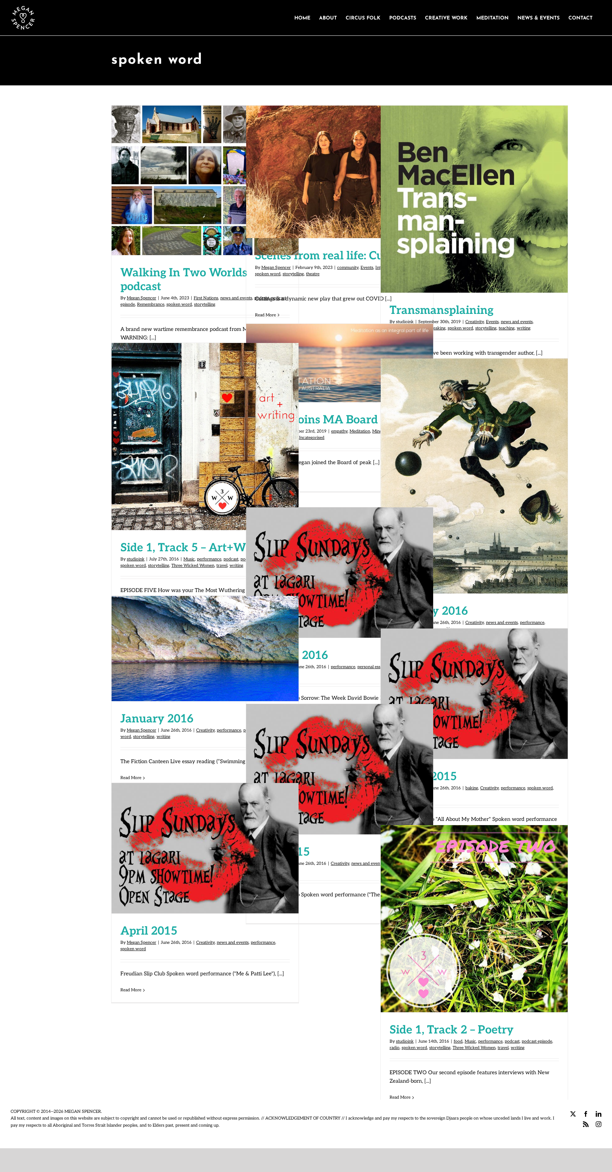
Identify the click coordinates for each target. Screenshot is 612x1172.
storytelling (204, 304)
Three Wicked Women (192, 565)
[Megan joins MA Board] (339, 363)
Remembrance (150, 304)
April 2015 (205, 840)
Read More (265, 315)
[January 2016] (339, 572)
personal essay (371, 667)
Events (367, 267)
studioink (135, 559)
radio (395, 1047)
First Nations (206, 298)
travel (221, 565)
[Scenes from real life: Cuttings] (339, 172)
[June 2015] (339, 769)
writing (524, 328)
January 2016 (339, 565)
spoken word (179, 304)
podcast (230, 559)
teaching (507, 328)
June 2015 (339, 761)
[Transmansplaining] (474, 199)
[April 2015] (205, 848)
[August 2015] (474, 694)
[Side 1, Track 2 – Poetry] (474, 918)
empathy (339, 431)
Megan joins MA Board (339, 355)
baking (471, 788)
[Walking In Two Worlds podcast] (205, 180)
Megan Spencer (141, 298)
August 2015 (474, 686)
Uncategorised (310, 437)
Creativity (474, 322)
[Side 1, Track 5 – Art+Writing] (205, 436)
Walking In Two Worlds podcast (205, 173)
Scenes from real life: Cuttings (339, 164)
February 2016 (474, 468)
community (347, 267)
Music (189, 559)
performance (209, 559)
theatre (312, 274)
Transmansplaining (474, 191)
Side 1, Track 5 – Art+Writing (205, 429)
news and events (236, 298)
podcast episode (537, 1041)
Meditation (360, 431)
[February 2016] (474, 476)
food (458, 1041)
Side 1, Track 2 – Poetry (474, 911)
